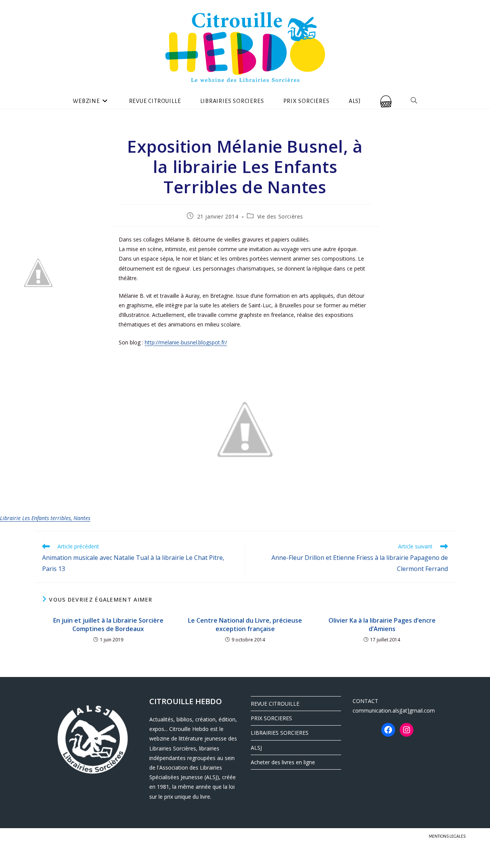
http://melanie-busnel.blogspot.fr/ (186, 342)
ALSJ (256, 747)
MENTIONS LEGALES (447, 836)
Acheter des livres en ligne (283, 762)
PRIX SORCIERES (271, 718)
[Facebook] (388, 730)
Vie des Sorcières (280, 216)
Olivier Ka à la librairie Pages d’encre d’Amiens (382, 624)
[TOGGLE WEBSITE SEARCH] (414, 101)
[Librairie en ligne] (386, 101)
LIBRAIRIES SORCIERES (280, 732)
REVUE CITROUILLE (275, 703)
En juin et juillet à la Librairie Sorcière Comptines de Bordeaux (108, 624)
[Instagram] (406, 730)
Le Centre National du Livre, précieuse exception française (245, 624)
